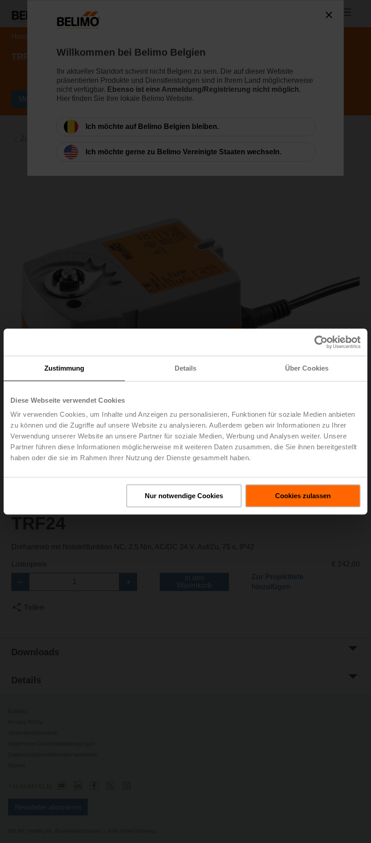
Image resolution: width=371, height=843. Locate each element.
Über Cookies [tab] (306, 368)
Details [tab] (186, 368)
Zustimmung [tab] (64, 368)
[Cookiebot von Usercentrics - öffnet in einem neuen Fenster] (321, 342)
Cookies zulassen (303, 496)
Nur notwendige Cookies (184, 496)
